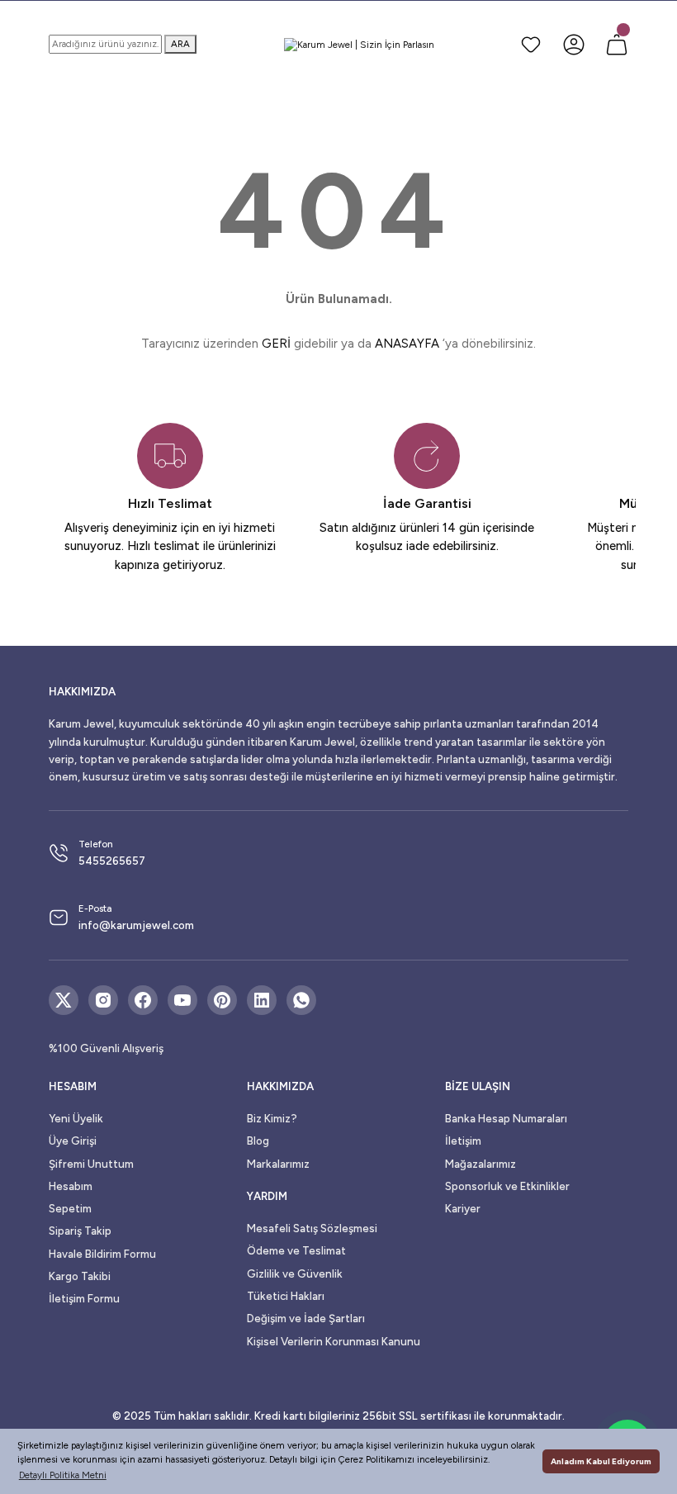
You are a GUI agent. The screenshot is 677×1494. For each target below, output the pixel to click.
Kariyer (463, 1208)
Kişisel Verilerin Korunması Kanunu (333, 1341)
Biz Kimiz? (272, 1118)
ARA (180, 44)
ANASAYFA (407, 343)
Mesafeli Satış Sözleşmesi (312, 1228)
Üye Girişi (73, 1140)
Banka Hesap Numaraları (506, 1118)
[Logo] (359, 44)
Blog (258, 1140)
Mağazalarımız (480, 1163)
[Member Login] (573, 44)
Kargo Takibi (80, 1276)
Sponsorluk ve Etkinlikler (507, 1186)
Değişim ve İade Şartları (306, 1318)
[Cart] (616, 44)
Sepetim (70, 1208)
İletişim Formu (84, 1298)
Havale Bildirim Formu (102, 1253)
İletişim (463, 1140)
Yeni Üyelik (76, 1118)
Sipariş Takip (80, 1230)
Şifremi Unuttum (91, 1163)
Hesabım (70, 1186)
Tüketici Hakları (285, 1295)
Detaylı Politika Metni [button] (63, 1475)
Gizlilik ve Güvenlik (295, 1273)
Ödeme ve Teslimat (296, 1250)
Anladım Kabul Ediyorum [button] (601, 1461)
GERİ (276, 343)
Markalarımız (278, 1163)
